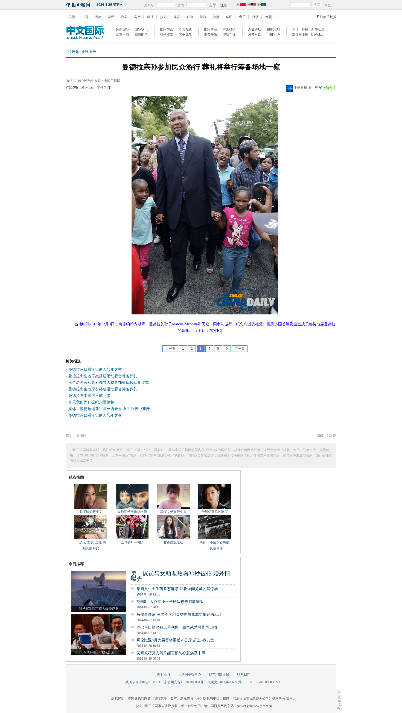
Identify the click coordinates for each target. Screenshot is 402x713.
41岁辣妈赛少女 (90, 512)
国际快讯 (141, 29)
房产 (137, 17)
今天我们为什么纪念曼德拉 (91, 402)
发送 (84, 88)
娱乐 (163, 17)
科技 (150, 17)
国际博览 (166, 29)
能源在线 (229, 35)
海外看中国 (300, 35)
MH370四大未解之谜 (99, 652)
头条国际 (122, 29)
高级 (327, 5)
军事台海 (122, 35)
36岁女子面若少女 (173, 512)
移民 (229, 17)
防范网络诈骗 (219, 674)
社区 (255, 17)
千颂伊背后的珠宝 (215, 512)
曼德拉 (81, 436)
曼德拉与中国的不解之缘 (89, 396)
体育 (176, 17)
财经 (111, 17)
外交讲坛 (254, 29)
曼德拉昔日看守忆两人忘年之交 (95, 369)
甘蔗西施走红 (173, 542)
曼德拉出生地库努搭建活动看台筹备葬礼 (102, 389)
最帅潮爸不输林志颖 (132, 512)
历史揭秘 (185, 35)
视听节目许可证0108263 (143, 682)
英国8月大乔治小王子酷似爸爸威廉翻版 (169, 602)
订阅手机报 (328, 17)
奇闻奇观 (185, 29)
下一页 (239, 348)
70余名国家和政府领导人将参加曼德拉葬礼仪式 (108, 383)
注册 (223, 5)
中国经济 (229, 29)
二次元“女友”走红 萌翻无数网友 (91, 545)
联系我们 (243, 674)
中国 (84, 17)
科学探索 (166, 35)
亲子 (242, 17)
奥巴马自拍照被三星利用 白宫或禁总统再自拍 (176, 627)
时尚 (190, 17)
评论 (295, 29)
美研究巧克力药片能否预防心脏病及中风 (170, 653)
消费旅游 (210, 35)
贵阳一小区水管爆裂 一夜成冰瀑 (214, 545)
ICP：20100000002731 (266, 682)
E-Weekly (317, 35)
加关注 (330, 88)
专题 (268, 17)
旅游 (203, 17)
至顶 (338, 700)
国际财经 (210, 29)
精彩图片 (141, 35)
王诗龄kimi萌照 (132, 542)
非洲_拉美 (88, 52)
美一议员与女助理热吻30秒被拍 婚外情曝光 (180, 576)
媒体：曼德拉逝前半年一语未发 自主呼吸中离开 (109, 409)
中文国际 (72, 52)
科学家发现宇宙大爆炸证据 (98, 609)
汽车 (124, 17)
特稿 (305, 29)
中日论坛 (273, 35)
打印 (69, 88)
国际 (71, 17)
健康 (216, 17)
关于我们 (163, 674)
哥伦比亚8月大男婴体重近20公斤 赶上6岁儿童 (175, 640)
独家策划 (273, 29)
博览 (98, 17)
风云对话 (254, 35)
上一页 (170, 348)
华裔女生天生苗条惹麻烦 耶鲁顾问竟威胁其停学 (177, 589)
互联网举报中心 (189, 674)
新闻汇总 (317, 29)
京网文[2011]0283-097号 (225, 682)
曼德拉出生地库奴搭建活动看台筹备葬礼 (102, 376)
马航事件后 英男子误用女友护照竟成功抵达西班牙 (179, 614)
